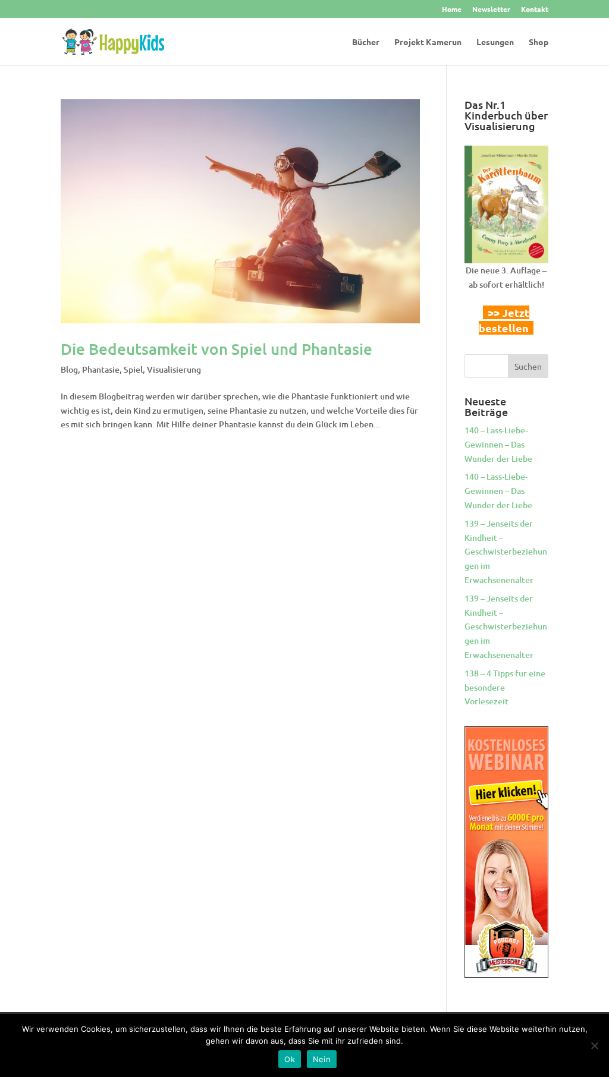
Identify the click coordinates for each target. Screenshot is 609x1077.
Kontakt (534, 9)
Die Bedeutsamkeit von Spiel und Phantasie (216, 348)
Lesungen (495, 42)
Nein (322, 1059)
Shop (538, 42)
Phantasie (101, 369)
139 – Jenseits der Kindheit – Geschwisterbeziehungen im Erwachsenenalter (505, 551)
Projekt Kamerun (428, 42)
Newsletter (491, 9)
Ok (289, 1059)
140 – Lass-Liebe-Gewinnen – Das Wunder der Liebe (498, 444)
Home (452, 9)
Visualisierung (174, 369)
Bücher (365, 42)
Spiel (133, 369)
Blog (69, 369)
